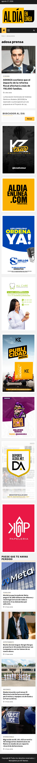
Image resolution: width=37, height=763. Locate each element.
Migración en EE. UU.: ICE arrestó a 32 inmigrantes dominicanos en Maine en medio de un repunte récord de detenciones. (17, 743)
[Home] (4, 30)
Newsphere (13, 761)
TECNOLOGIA (7, 592)
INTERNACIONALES (8, 737)
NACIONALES (6, 689)
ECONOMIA (6, 76)
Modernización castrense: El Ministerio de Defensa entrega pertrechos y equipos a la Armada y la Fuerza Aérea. (18, 695)
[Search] (34, 30)
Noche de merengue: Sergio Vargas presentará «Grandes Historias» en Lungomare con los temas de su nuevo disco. (18, 648)
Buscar (29, 119)
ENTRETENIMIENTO (8, 642)
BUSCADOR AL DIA (14, 113)
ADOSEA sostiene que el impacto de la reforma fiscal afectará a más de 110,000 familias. (16, 84)
